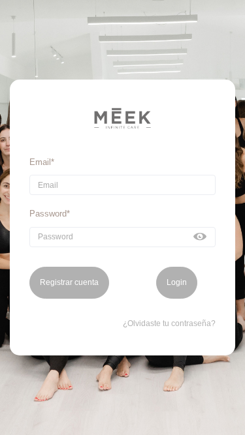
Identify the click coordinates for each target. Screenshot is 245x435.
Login (177, 282)
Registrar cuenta (69, 282)
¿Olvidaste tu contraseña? (169, 323)
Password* (49, 213)
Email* (41, 162)
